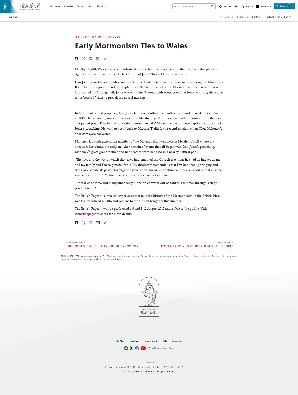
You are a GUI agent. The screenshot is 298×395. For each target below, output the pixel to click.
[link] (76, 222)
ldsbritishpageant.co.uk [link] (91, 214)
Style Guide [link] (115, 258)
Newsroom (12, 17)
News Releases (225, 16)
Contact (256, 16)
